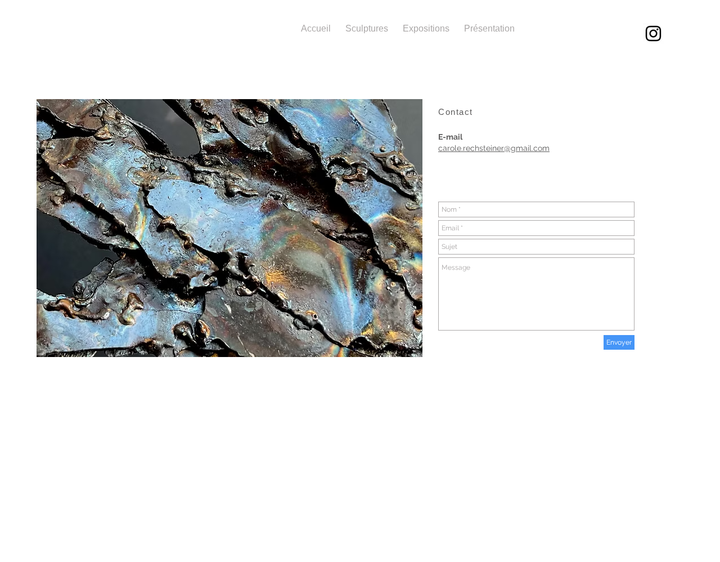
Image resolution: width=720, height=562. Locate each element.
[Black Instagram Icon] (653, 33)
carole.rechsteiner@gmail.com (494, 148)
